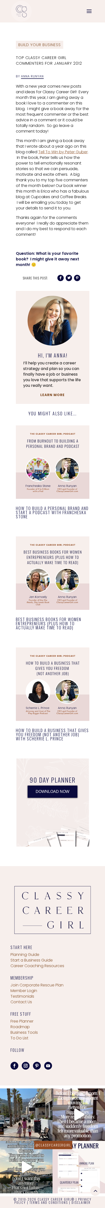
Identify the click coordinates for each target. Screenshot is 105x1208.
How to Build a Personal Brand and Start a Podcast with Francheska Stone (52, 512)
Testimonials (22, 996)
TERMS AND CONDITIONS (49, 1202)
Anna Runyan (32, 76)
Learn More (52, 394)
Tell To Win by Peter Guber (63, 152)
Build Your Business (39, 45)
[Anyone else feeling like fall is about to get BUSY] (78, 1167)
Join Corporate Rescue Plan (36, 985)
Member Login (23, 990)
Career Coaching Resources (37, 966)
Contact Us (21, 1002)
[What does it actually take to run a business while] (26, 1114)
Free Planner (21, 1021)
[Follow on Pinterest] (37, 1066)
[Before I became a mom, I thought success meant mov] (78, 1114)
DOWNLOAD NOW (52, 791)
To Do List (19, 1038)
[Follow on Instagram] (26, 1066)
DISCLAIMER (81, 1202)
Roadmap (20, 1027)
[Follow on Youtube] (48, 1066)
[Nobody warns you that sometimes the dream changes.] (26, 1167)
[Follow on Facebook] (14, 1066)
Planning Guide (24, 954)
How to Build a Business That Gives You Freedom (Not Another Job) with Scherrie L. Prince (52, 734)
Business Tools (24, 1032)
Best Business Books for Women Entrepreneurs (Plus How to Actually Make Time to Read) (48, 623)
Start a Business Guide (31, 960)
